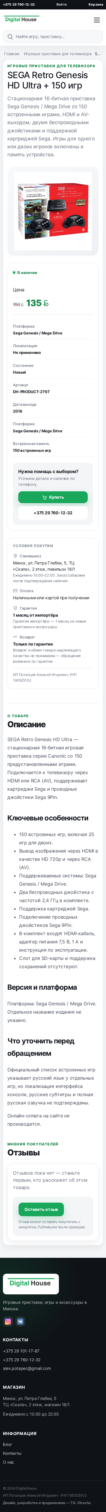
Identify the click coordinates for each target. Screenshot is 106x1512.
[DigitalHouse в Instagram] (8, 1321)
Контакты (12, 1453)
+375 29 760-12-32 (19, 4)
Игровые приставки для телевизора (57, 53)
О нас (8, 1462)
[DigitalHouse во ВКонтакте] (20, 1321)
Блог (7, 1444)
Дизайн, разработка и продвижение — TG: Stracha (47, 1502)
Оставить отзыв (41, 1209)
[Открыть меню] (97, 20)
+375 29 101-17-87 (21, 1350)
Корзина (96, 4)
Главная (11, 53)
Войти (62, 4)
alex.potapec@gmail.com (27, 1368)
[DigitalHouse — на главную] (21, 20)
